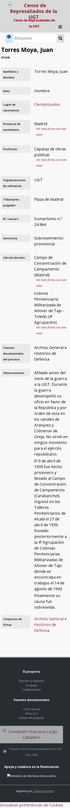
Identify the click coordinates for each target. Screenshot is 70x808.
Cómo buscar (31, 709)
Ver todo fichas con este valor (51, 131)
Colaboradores (31, 689)
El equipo (31, 685)
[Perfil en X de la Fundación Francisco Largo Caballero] (5, 749)
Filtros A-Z (31, 713)
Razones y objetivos (31, 681)
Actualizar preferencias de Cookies (31, 805)
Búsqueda (60, 38)
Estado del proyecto (31, 718)
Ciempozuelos (47, 104)
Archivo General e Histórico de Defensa (50, 624)
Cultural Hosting (43, 791)
